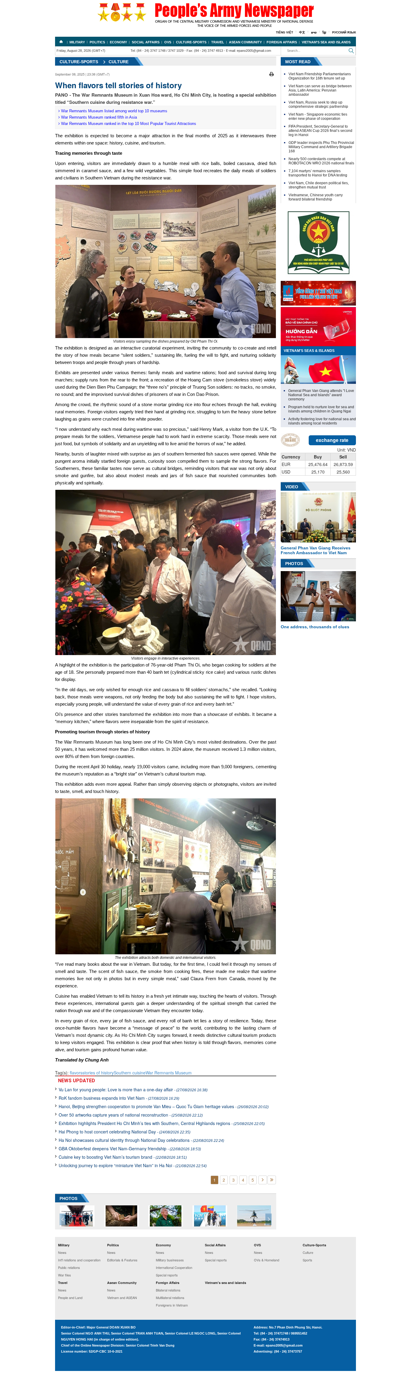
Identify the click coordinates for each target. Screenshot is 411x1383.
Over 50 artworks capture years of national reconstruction (131, 1115)
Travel (217, 42)
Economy (118, 42)
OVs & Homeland (266, 1259)
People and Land (70, 1297)
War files (64, 1275)
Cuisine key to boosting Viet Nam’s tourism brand (123, 1157)
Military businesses (170, 1259)
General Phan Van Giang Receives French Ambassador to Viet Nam (316, 550)
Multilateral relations (170, 1297)
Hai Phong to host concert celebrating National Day (124, 1132)
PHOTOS (68, 1198)
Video (291, 486)
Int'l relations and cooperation (79, 1259)
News (62, 1252)
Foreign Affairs (282, 42)
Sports (307, 1259)
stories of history (98, 1073)
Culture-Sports (191, 42)
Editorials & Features (122, 1259)
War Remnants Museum (169, 1073)
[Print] (271, 73)
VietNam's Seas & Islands (309, 351)
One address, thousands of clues (315, 626)
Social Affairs (145, 42)
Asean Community (245, 42)
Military (77, 42)
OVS (167, 42)
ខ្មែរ (324, 32)
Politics (97, 42)
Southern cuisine (130, 1073)
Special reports (167, 1275)
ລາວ (314, 32)
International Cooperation (174, 1267)
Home (61, 41)
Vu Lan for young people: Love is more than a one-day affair (133, 1089)
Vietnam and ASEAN (122, 1297)
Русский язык (344, 32)
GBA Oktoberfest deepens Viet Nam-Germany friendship (130, 1148)
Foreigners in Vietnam (172, 1305)
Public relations (69, 1267)
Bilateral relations (168, 1290)
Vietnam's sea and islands (326, 42)
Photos (294, 563)
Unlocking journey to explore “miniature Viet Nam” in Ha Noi (133, 1165)
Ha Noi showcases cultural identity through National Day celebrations (141, 1140)
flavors (76, 1073)
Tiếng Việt (284, 32)
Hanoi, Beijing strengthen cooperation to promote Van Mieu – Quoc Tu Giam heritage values (164, 1106)
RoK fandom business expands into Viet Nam (119, 1098)
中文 (302, 32)
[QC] (318, 292)
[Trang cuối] (271, 1180)
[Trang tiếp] (262, 1180)
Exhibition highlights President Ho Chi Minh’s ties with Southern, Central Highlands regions (162, 1123)
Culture (118, 61)
